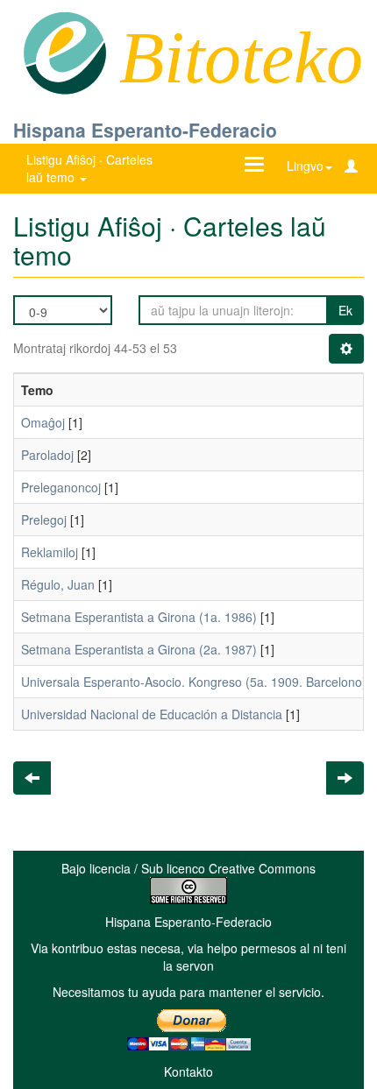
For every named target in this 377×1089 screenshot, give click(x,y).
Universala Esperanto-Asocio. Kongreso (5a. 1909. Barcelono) (193, 681)
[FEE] (64, 51)
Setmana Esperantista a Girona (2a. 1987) (139, 649)
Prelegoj (44, 519)
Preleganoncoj (61, 487)
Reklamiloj (49, 552)
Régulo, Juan (58, 584)
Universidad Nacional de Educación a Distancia (151, 714)
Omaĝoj (43, 422)
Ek (345, 310)
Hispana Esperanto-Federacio (145, 130)
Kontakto (188, 1071)
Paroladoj (47, 454)
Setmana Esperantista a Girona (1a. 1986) (139, 617)
